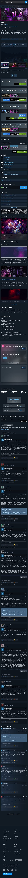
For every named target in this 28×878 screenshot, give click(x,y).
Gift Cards (5, 840)
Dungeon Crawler (6, 39)
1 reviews (12, 552)
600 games (6, 488)
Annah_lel (6, 486)
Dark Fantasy (15, 39)
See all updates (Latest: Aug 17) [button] (10, 241)
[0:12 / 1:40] (14, 54)
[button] (3, 6)
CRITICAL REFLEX (13, 26)
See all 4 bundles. (5, 139)
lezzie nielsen (7, 524)
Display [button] (17, 419)
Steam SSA (5, 833)
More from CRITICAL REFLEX (14, 346)
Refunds (4, 856)
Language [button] (21, 416)
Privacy (4, 846)
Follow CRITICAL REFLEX (11, 354)
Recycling (16, 838)
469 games (6, 526)
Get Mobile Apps (7, 873)
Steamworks (5, 836)
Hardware (16, 836)
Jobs (15, 833)
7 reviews (6, 590)
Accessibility (5, 849)
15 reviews (12, 526)
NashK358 (6, 589)
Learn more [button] (23, 187)
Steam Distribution (7, 838)
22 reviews (12, 465)
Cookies (4, 853)
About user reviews (14, 392)
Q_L (5, 645)
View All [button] (24, 216)
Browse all (23, 143)
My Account (17, 853)
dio (5, 551)
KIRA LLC (7, 24)
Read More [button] (23, 577)
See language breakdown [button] (4, 392)
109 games (6, 552)
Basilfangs (6, 464)
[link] (14, 100)
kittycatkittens (7, 681)
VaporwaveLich (7, 624)
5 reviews (6, 436)
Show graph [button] (23, 421)
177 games (6, 465)
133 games (6, 705)
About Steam (6, 831)
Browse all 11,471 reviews (14, 814)
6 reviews (6, 682)
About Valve (16, 831)
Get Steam (16, 846)
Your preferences (23, 392)
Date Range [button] (3, 419)
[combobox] (15, 2)
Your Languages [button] (8, 425)
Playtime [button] (11, 419)
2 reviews (6, 626)
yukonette (6, 435)
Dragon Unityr (7, 704)
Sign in (2, 71)
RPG (21, 39)
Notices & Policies (7, 851)
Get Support (16, 851)
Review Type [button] (4, 416)
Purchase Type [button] (13, 416)
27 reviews (12, 705)
